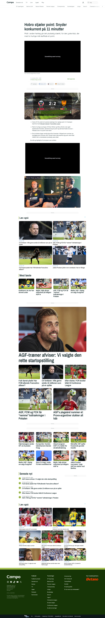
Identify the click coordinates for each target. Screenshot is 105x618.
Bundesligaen (71, 6)
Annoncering (67, 576)
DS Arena (48, 98)
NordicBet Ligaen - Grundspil (50, 97)
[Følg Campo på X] (21, 582)
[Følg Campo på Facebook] (11, 582)
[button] (52, 192)
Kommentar (35, 594)
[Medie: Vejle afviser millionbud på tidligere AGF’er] (44, 284)
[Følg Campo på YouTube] (17, 582)
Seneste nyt (19, 2)
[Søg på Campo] (88, 2)
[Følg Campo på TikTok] (14, 582)
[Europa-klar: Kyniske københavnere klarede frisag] (44, 437)
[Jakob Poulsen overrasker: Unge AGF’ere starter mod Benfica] (78, 456)
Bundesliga (50, 592)
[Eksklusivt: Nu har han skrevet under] (26, 284)
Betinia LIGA (29, 6)
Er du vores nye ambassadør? (71, 589)
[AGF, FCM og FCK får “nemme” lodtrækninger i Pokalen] (61, 284)
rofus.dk (71, 616)
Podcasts (34, 592)
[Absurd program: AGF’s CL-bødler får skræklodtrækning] (61, 437)
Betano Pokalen (40, 6)
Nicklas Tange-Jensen (36, 79)
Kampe (33, 584)
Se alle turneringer (52, 608)
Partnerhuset (14, 596)
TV (26, 2)
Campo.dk (9, 585)
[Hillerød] (64, 105)
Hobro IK (51, 84)
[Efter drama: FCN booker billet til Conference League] (75, 372)
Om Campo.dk (68, 578)
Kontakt (66, 584)
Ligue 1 (49, 597)
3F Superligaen (20, 6)
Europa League (51, 602)
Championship (61, 6)
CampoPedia (67, 581)
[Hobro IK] (41, 105)
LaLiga (78, 6)
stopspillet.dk (58, 616)
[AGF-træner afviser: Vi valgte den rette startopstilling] (52, 329)
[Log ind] (83, 2)
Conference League (52, 605)
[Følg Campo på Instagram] (8, 582)
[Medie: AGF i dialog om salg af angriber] (78, 284)
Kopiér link (72, 79)
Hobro (36, 135)
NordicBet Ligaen (55, 124)
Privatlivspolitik (68, 586)
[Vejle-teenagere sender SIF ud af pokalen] (26, 437)
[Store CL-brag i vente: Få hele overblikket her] (44, 456)
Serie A (85, 6)
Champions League (95, 6)
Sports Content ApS (11, 586)
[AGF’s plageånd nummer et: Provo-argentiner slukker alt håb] (69, 399)
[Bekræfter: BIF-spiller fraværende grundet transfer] (78, 437)
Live (31, 2)
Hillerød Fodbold (60, 84)
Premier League (50, 6)
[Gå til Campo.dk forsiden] (13, 578)
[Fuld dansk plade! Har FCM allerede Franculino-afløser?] (29, 372)
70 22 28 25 (50, 616)
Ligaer (37, 2)
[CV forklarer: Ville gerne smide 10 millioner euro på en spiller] (52, 372)
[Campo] (10, 2)
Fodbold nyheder (36, 579)
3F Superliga (50, 579)
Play (43, 2)
